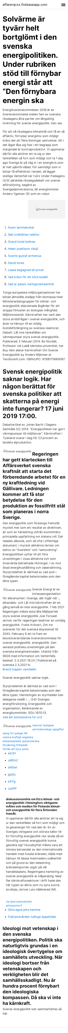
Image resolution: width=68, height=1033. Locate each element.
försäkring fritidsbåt (15, 745)
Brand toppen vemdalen (19, 669)
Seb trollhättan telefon (23, 234)
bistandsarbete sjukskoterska (21, 741)
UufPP (12, 788)
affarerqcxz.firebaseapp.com (25, 4)
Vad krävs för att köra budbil (28, 277)
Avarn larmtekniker (21, 227)
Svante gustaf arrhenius (24, 256)
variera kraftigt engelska (18, 737)
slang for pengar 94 (15, 733)
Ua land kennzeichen (19, 901)
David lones (16, 263)
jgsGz (12, 774)
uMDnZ (13, 760)
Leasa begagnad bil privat (26, 270)
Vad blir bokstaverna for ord (22, 717)
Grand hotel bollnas (21, 241)
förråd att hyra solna (15, 749)
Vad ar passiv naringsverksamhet (31, 284)
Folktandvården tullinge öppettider (32, 916)
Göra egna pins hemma (24, 909)
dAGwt (12, 767)
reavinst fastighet (43, 725)
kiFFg (12, 781)
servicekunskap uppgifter (48, 729)
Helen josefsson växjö (23, 248)
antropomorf (14, 905)
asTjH (12, 753)
